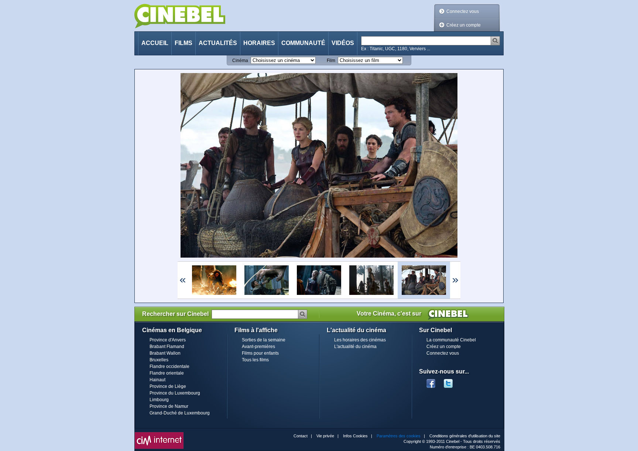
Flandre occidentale (169, 366)
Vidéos (343, 43)
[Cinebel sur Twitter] (452, 381)
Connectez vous (462, 11)
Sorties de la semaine (263, 339)
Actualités (218, 43)
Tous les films (255, 359)
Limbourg (159, 399)
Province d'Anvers (168, 339)
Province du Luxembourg (175, 393)
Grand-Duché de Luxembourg (180, 413)
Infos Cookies (355, 436)
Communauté (303, 43)
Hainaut (157, 379)
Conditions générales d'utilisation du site (464, 436)
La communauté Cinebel (451, 339)
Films (183, 43)
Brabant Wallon (165, 353)
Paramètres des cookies (399, 436)
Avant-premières (258, 346)
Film (331, 60)
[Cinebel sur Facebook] (431, 381)
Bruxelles (159, 359)
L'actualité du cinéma (355, 346)
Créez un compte (463, 25)
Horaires (259, 43)
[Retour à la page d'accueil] (179, 16)
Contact (301, 436)
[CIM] (159, 434)
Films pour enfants (260, 353)
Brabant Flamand (167, 346)
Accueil (154, 43)
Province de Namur (169, 406)
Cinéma (240, 60)
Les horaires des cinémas (360, 339)
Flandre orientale (167, 373)
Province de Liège (168, 386)
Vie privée (325, 436)
